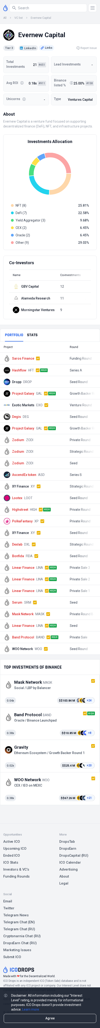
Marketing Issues (17, 950)
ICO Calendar (70, 862)
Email (7, 901)
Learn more (30, 1009)
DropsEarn (67, 848)
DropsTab (67, 841)
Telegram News (15, 915)
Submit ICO (12, 957)
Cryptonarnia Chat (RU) (22, 936)
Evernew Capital (41, 18)
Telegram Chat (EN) (19, 922)
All (5, 18)
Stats (32, 335)
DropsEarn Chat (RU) (20, 943)
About (64, 876)
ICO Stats (10, 862)
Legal (63, 883)
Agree (50, 1018)
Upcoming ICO (15, 848)
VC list (18, 18)
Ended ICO (11, 855)
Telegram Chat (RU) (19, 929)
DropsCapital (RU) (73, 855)
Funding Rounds (16, 876)
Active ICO (11, 841)
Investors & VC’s (16, 869)
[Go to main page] (5, 8)
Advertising (68, 869)
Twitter (8, 908)
